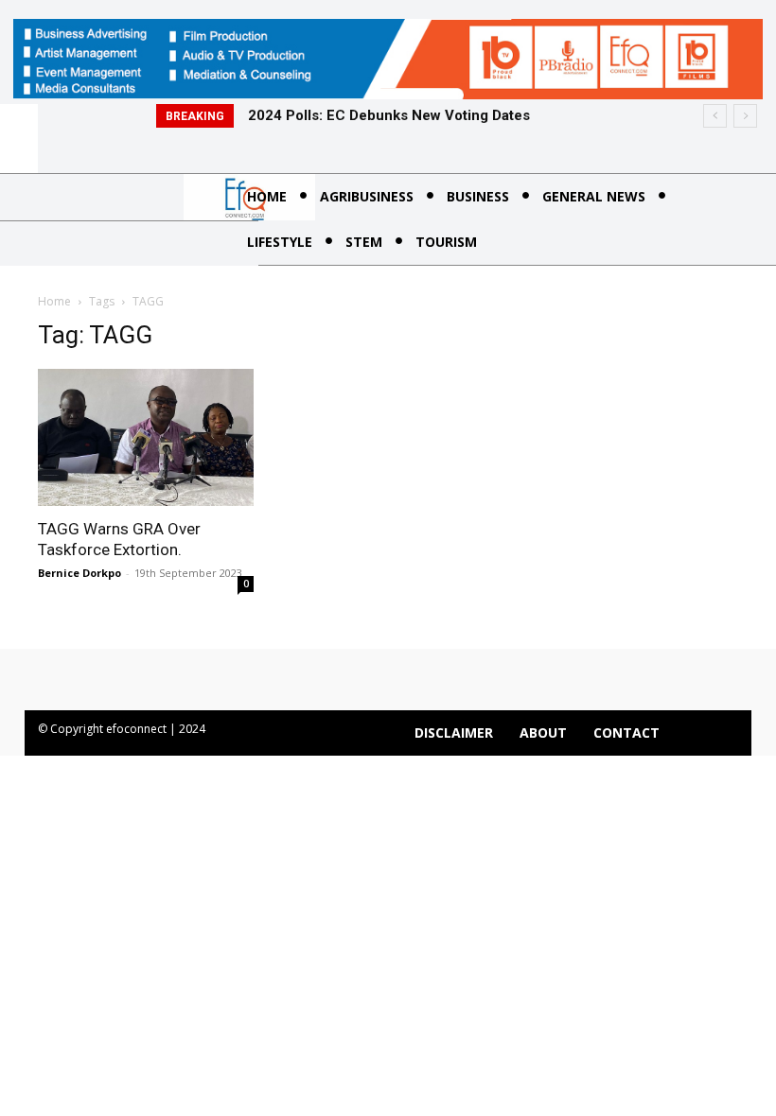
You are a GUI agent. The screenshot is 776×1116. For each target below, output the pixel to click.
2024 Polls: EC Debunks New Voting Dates (389, 115)
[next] (745, 116)
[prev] (715, 116)
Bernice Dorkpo (79, 573)
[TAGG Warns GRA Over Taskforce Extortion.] (146, 437)
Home (54, 301)
